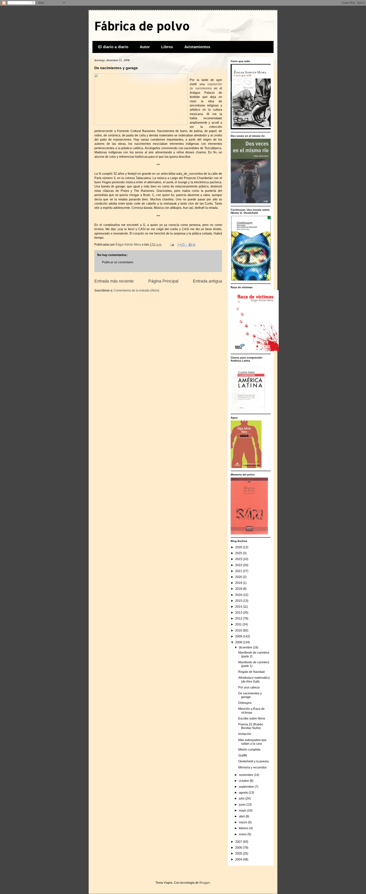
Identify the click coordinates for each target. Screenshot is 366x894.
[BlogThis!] (183, 245)
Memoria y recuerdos (252, 767)
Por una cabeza (249, 687)
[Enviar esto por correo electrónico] (179, 245)
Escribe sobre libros (251, 718)
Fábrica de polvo (142, 25)
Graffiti (242, 755)
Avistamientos (197, 47)
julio (242, 798)
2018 (239, 588)
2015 (239, 600)
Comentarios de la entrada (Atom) (136, 290)
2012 (239, 618)
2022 (239, 565)
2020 (239, 577)
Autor (145, 47)
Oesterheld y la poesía (253, 761)
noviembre (246, 774)
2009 (239, 636)
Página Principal (163, 281)
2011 (238, 624)
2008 (239, 642)
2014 (239, 606)
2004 (239, 859)
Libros (167, 47)
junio (242, 804)
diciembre (246, 647)
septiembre (247, 786)
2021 (239, 571)
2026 (239, 547)
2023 (239, 559)
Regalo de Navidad (251, 671)
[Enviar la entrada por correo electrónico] (172, 244)
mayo (243, 810)
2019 (239, 582)
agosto (244, 792)
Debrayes (244, 702)
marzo (243, 822)
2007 (239, 841)
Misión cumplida (249, 749)
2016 (239, 594)
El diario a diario (113, 47)
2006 (239, 847)
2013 (239, 612)
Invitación (244, 734)
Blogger (204, 882)
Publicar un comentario (117, 262)
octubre (244, 780)
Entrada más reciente (114, 281)
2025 (239, 553)
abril (242, 816)
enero (243, 834)
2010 (239, 630)
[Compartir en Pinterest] (194, 245)
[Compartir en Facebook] (190, 245)
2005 (239, 853)
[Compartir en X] (187, 245)
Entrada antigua (207, 281)
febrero (244, 828)
